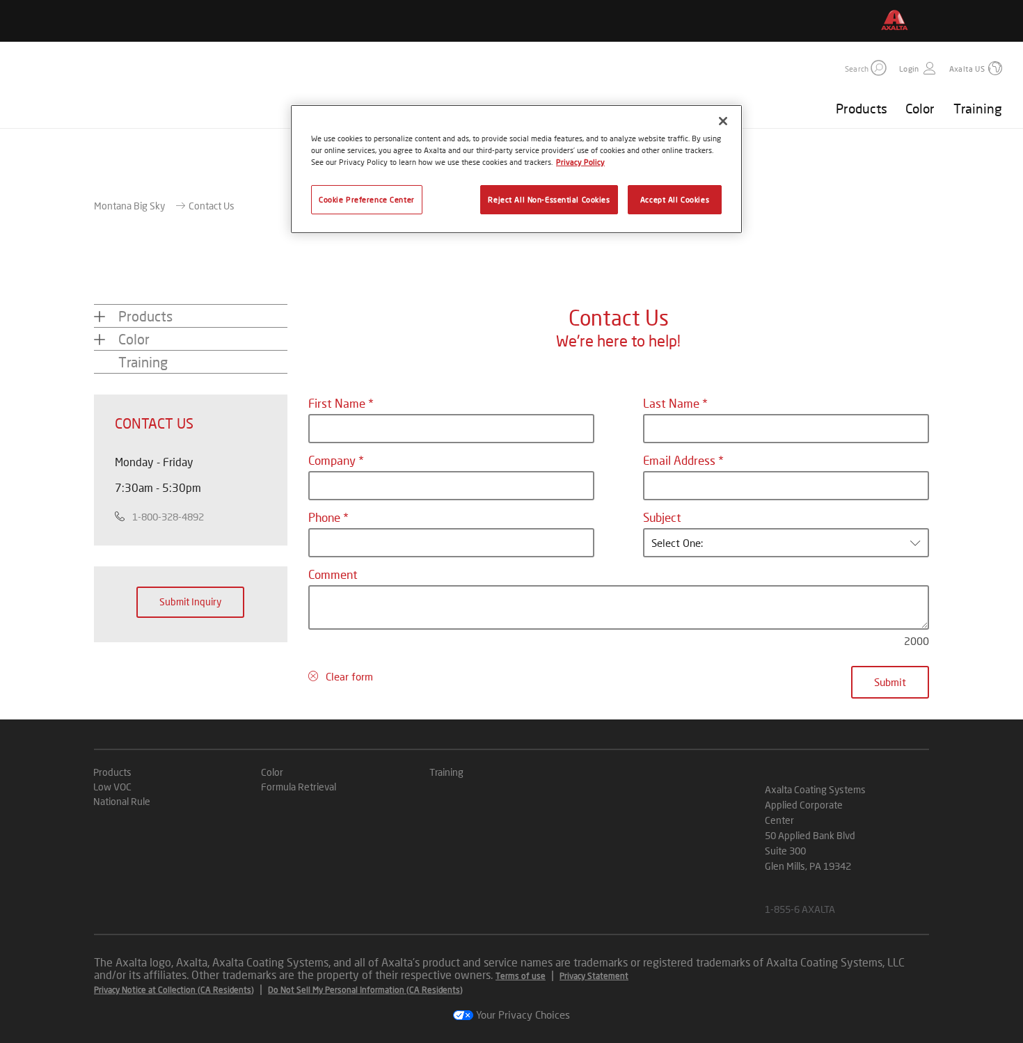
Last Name (672, 403)
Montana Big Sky (129, 206)
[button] (879, 68)
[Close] (723, 121)
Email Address (680, 460)
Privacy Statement (594, 976)
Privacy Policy (580, 161)
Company (333, 460)
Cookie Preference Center (367, 199)
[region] (516, 169)
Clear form (349, 676)
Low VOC (112, 786)
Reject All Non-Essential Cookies (549, 199)
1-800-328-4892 (168, 517)
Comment (333, 574)
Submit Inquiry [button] (190, 601)
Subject (662, 517)
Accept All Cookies (674, 199)
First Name (338, 403)
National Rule (121, 801)
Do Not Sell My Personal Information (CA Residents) (365, 990)
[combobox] (786, 542)
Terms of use (520, 976)
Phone (325, 517)
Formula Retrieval (298, 786)
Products (861, 108)
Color (920, 108)
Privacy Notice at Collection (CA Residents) (174, 990)
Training (977, 108)
